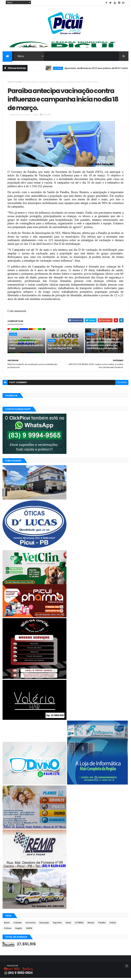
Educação (44, 922)
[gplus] (123, 3)
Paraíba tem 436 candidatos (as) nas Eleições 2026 (63, 347)
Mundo (91, 922)
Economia (30, 922)
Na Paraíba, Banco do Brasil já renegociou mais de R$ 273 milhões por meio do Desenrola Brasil (26, 343)
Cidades (17, 922)
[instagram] (119, 3)
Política (7, 928)
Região (18, 928)
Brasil (6, 922)
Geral (68, 922)
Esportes (57, 922)
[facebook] (106, 3)
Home (10, 81)
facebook (122, 382)
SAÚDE (29, 928)
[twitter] (110, 3)
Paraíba (18, 81)
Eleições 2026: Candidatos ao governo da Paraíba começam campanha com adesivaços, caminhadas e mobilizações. (103, 343)
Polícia (113, 922)
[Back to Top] (126, 966)
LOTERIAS (39, 68)
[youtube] (115, 3)
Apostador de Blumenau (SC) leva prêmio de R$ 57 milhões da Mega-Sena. (88, 68)
